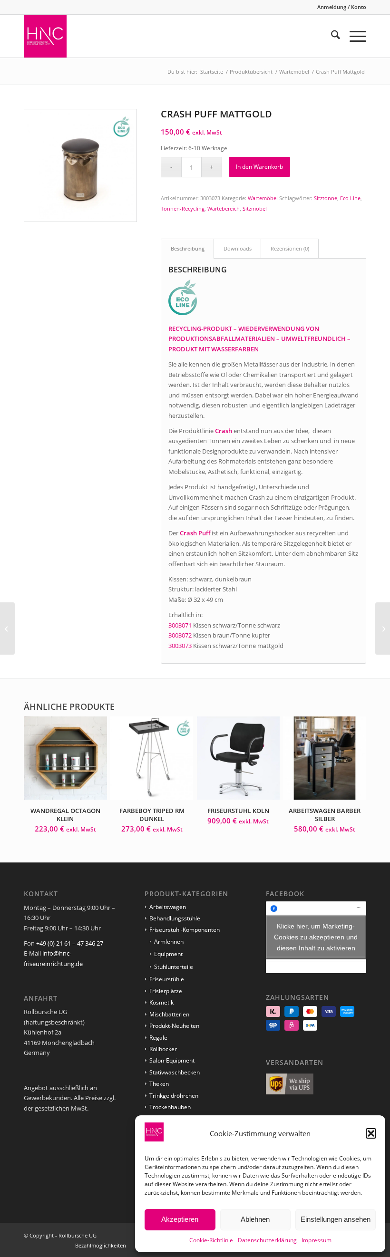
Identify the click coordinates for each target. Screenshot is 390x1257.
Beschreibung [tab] (188, 248)
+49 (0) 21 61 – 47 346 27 (69, 943)
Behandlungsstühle (174, 918)
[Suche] (331, 36)
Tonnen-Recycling (183, 208)
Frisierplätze (165, 991)
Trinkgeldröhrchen (173, 1096)
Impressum (317, 1240)
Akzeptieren (179, 1219)
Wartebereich (223, 208)
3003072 (180, 635)
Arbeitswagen (167, 907)
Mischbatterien (169, 1014)
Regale (158, 1038)
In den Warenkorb (259, 167)
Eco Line (350, 198)
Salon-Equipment (172, 1060)
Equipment (168, 954)
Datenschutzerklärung (267, 1240)
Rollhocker (163, 1049)
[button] (371, 1133)
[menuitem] (339, 7)
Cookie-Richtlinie (211, 1240)
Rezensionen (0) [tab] (290, 248)
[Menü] (353, 36)
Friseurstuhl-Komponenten (184, 930)
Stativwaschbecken (174, 1072)
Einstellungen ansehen (335, 1219)
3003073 (180, 645)
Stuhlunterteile (173, 967)
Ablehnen (255, 1219)
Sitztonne (325, 198)
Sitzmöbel (255, 208)
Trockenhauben (170, 1107)
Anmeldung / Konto (341, 6)
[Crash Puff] (7, 628)
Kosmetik (161, 1002)
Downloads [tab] (238, 248)
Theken (159, 1084)
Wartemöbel (263, 198)
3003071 (180, 625)
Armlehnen (169, 942)
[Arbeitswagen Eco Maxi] (382, 628)
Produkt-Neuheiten (174, 1026)
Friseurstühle (166, 979)
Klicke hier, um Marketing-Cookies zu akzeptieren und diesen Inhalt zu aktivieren (316, 937)
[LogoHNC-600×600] (45, 36)
